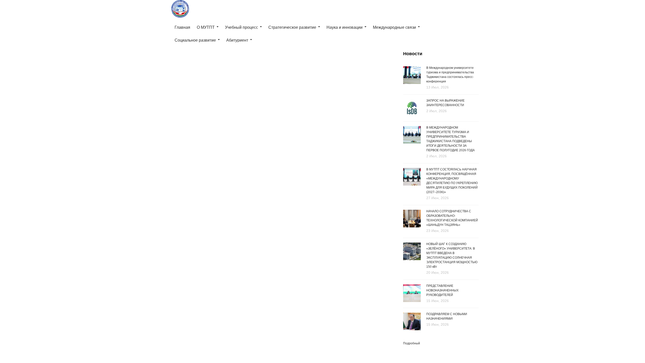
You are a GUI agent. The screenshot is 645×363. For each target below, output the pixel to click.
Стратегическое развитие (292, 27)
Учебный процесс (241, 27)
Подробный (411, 343)
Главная (182, 27)
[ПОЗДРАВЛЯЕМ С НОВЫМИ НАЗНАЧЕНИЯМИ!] (412, 321)
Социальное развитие (195, 40)
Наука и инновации (345, 27)
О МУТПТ (206, 27)
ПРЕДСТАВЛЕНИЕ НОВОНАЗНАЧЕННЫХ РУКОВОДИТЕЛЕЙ (442, 290)
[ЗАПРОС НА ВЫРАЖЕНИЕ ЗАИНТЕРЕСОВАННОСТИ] (412, 107)
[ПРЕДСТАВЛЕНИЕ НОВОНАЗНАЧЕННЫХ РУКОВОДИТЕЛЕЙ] (412, 293)
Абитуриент (237, 40)
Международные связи (394, 27)
